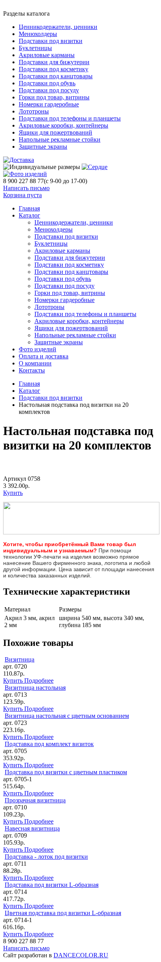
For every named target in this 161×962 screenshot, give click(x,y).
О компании (35, 363)
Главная (29, 383)
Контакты (32, 370)
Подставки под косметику (53, 69)
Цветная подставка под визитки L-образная (63, 913)
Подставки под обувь (47, 83)
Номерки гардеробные (49, 104)
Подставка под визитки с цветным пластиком (66, 772)
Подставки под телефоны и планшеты (70, 118)
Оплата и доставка (43, 356)
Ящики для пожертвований (55, 132)
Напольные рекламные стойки (59, 139)
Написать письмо (26, 188)
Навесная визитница (32, 828)
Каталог (29, 215)
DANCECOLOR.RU (81, 955)
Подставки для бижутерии (54, 62)
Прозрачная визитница (35, 800)
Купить (13, 492)
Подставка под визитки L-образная (51, 884)
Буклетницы (35, 48)
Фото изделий (37, 349)
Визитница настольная (35, 687)
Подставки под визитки (50, 41)
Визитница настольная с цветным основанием (67, 715)
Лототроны (34, 111)
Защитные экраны (43, 146)
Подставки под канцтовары (56, 76)
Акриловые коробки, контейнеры (63, 125)
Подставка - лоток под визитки (46, 856)
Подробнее (39, 680)
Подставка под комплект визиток (49, 744)
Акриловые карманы (47, 55)
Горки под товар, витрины (54, 97)
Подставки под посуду (49, 90)
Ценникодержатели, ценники (58, 26)
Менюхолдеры (38, 34)
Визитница (19, 659)
